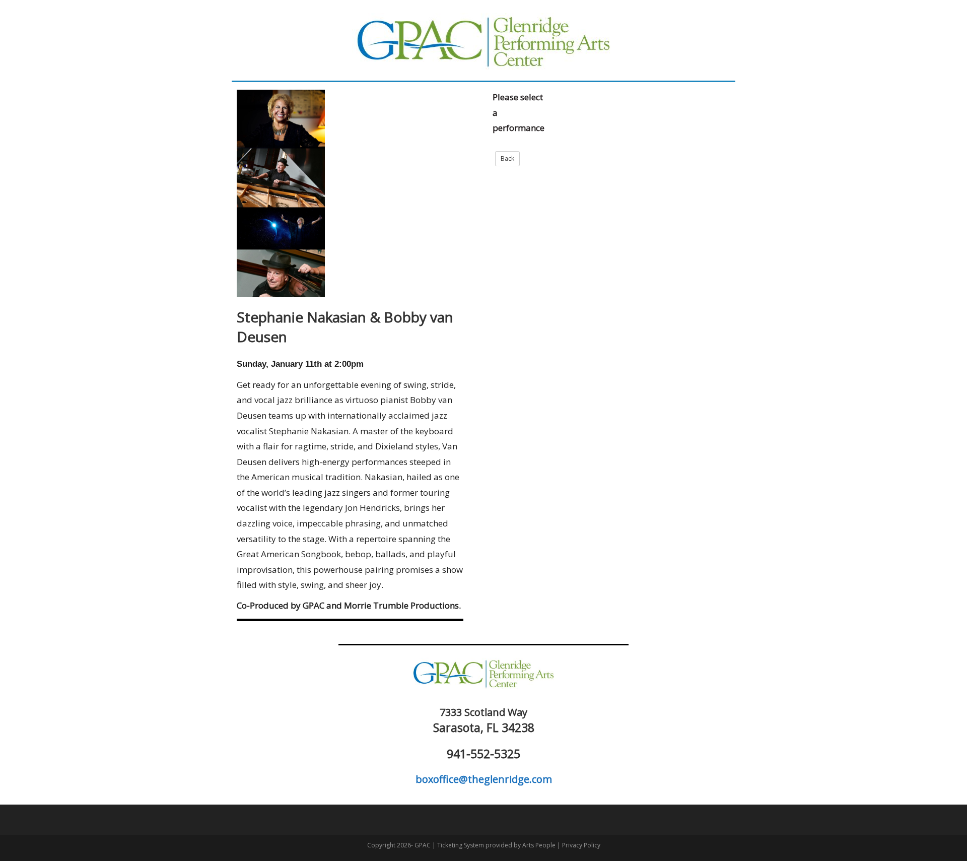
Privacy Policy (581, 845)
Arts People (539, 845)
